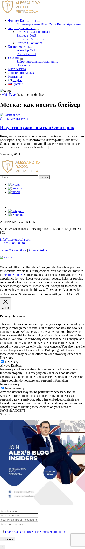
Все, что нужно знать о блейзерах (37, 127)
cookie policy (13, 274)
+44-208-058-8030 (12, 243)
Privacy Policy (38, 250)
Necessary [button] (6, 357)
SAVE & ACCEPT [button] (12, 410)
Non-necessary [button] (9, 384)
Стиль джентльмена (14, 118)
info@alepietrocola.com (15, 239)
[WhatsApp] (6, 257)
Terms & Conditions (13, 250)
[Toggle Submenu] (38, 21)
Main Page (9, 94)
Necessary (11, 362)
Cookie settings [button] (51, 294)
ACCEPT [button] (72, 294)
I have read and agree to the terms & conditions (35, 531)
